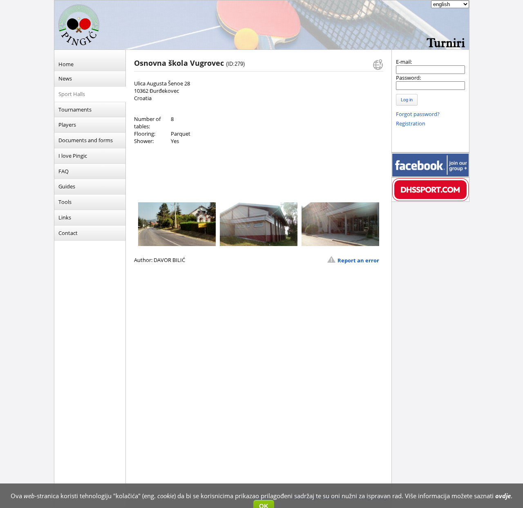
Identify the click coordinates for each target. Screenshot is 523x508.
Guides (66, 186)
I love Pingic (72, 155)
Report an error (358, 260)
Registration (410, 123)
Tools (65, 202)
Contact (68, 233)
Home (66, 64)
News (65, 78)
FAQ (63, 171)
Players (67, 124)
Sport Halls (71, 94)
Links (64, 217)
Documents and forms (85, 140)
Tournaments (75, 109)
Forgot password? (418, 114)
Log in (407, 99)
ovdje (503, 496)
